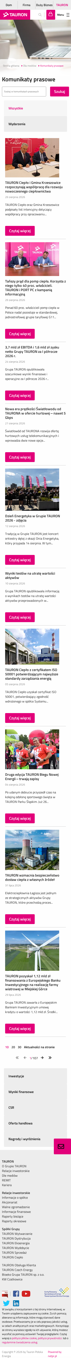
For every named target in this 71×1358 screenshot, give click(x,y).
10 (7, 1047)
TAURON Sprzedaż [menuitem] (14, 1252)
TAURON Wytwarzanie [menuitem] (17, 1233)
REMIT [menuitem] (6, 1180)
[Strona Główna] (15, 15)
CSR (11, 1107)
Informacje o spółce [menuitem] (15, 1197)
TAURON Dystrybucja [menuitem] (16, 1238)
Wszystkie (15, 108)
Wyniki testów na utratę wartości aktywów (30, 575)
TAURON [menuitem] (8, 1161)
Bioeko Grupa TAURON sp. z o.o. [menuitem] (23, 1274)
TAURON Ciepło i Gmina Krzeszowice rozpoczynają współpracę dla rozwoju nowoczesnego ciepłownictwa (34, 187)
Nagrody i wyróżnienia (24, 1139)
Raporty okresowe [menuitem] (14, 1221)
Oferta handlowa (20, 1123)
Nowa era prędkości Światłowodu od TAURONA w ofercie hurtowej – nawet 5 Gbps (35, 413)
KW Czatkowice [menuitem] (12, 1279)
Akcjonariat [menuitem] (9, 1202)
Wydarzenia (16, 124)
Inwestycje (16, 1076)
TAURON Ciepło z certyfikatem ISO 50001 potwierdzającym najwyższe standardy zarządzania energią (31, 674)
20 (13, 1047)
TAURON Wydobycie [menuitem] (15, 1247)
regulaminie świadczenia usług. (20, 1342)
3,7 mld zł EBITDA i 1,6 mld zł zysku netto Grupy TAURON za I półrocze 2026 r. (32, 352)
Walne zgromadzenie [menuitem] (16, 1207)
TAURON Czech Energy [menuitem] (17, 1269)
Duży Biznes (44, 5)
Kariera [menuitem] (7, 1185)
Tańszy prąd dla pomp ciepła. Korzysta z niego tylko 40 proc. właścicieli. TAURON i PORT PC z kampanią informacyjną (35, 288)
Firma (26, 5)
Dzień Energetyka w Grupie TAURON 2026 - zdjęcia (32, 518)
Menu (60, 15)
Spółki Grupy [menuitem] (11, 1229)
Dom (9, 5)
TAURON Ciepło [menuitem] (12, 1257)
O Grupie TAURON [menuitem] (14, 1166)
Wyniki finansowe (21, 1091)
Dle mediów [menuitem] (10, 1175)
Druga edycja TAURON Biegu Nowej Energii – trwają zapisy (32, 776)
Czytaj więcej (20, 231)
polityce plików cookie (24, 1338)
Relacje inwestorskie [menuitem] (16, 1170)
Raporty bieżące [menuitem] (12, 1216)
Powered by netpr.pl (55, 1354)
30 (19, 1047)
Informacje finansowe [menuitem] (16, 1211)
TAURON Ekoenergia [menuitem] (16, 1243)
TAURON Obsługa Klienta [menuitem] (19, 1265)
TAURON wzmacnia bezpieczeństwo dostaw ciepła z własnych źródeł (32, 877)
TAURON (62, 5)
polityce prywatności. (50, 1338)
